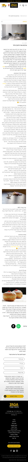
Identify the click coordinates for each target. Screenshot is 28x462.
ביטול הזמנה (14, 427)
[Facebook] (13, 326)
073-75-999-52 (17, 411)
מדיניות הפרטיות (15, 392)
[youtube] (14, 451)
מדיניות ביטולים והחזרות (14, 432)
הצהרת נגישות (14, 429)
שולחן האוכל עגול (15, 246)
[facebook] (11, 451)
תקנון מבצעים (14, 425)
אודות (14, 419)
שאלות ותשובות (14, 434)
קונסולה (4, 83)
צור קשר (14, 438)
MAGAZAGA (23, 16)
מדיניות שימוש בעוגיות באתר (14, 431)
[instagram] (17, 451)
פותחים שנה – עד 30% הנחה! (14, 1)
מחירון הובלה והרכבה (14, 436)
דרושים (14, 421)
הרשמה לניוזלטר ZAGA (14, 446)
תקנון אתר (14, 423)
